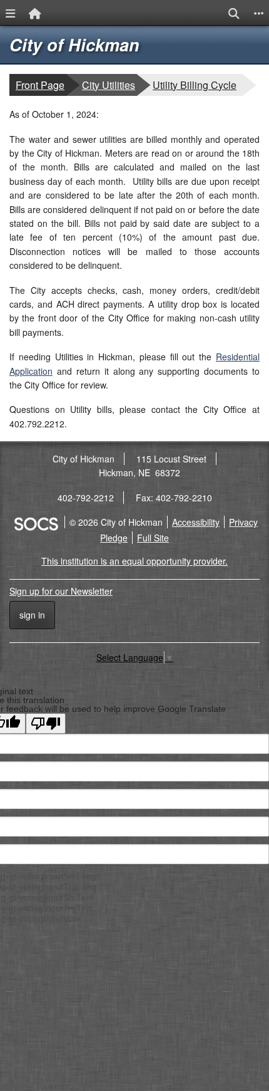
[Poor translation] (46, 723)
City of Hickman (74, 44)
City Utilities (109, 84)
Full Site (153, 537)
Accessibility (196, 522)
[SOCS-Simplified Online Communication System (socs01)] (35, 522)
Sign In (32, 614)
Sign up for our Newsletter (61, 591)
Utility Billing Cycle (194, 84)
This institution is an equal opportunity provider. (134, 561)
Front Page (40, 85)
